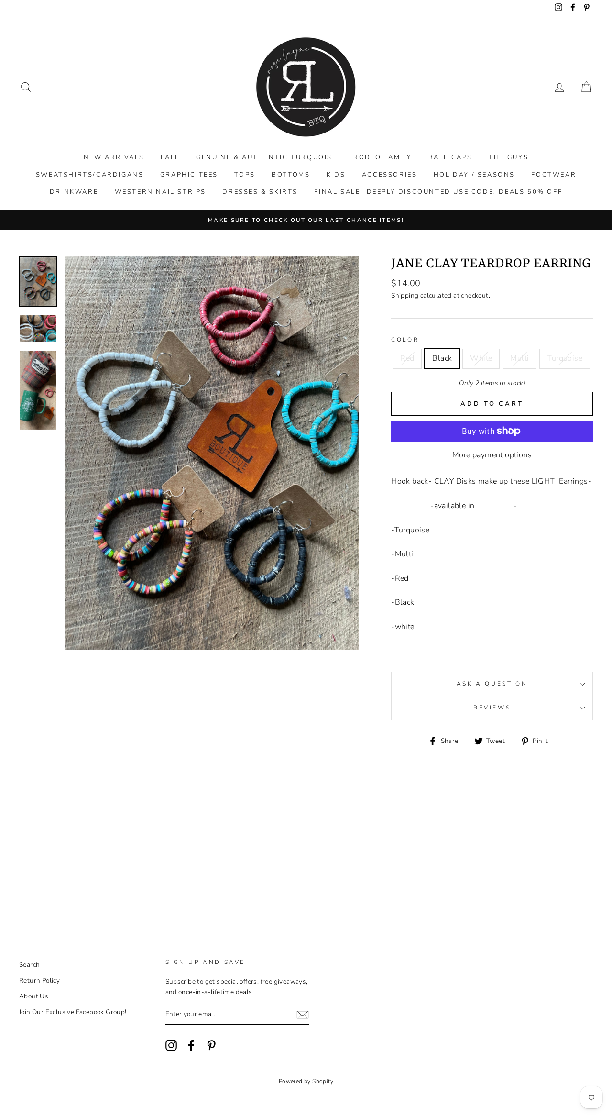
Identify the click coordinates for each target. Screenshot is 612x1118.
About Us (33, 996)
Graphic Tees (189, 174)
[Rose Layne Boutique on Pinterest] (211, 1045)
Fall (170, 157)
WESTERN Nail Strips (160, 192)
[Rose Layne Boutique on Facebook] (191, 1045)
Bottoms (291, 174)
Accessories (389, 174)
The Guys (508, 157)
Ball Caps (450, 157)
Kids (336, 174)
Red (407, 358)
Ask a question (492, 683)
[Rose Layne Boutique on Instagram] (171, 1045)
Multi (519, 358)
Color (405, 339)
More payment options (492, 455)
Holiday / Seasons (474, 174)
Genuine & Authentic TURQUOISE (266, 157)
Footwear (553, 174)
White (481, 358)
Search (29, 964)
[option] (306, 220)
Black (442, 358)
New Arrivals (114, 157)
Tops (244, 174)
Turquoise (564, 358)
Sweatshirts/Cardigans (90, 174)
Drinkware (74, 192)
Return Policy (39, 980)
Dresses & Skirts (260, 192)
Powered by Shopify (306, 1081)
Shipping (404, 295)
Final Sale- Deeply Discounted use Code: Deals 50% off (438, 192)
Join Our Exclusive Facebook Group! (73, 1012)
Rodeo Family (382, 157)
